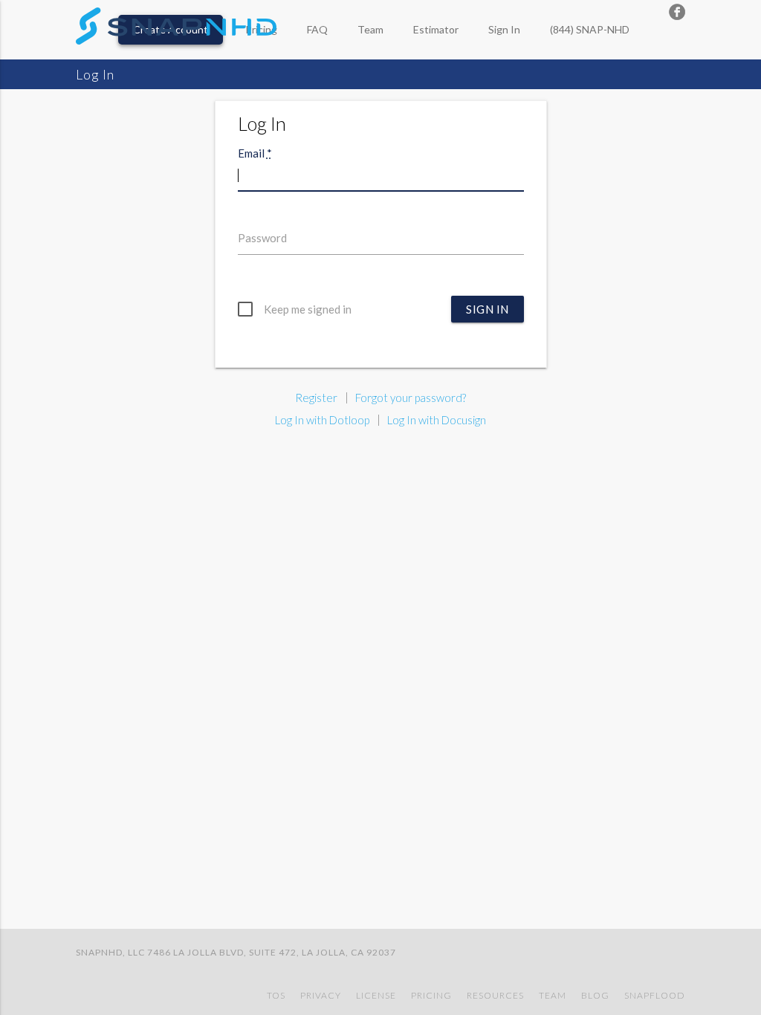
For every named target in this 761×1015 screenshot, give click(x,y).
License (376, 995)
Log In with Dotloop (322, 420)
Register (316, 397)
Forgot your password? (410, 397)
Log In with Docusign (436, 420)
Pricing (431, 995)
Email (255, 153)
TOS (276, 995)
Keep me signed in (308, 309)
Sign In (504, 29)
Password (262, 237)
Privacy (320, 995)
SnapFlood (654, 995)
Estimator (436, 29)
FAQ (317, 29)
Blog (595, 995)
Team (370, 29)
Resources (495, 995)
